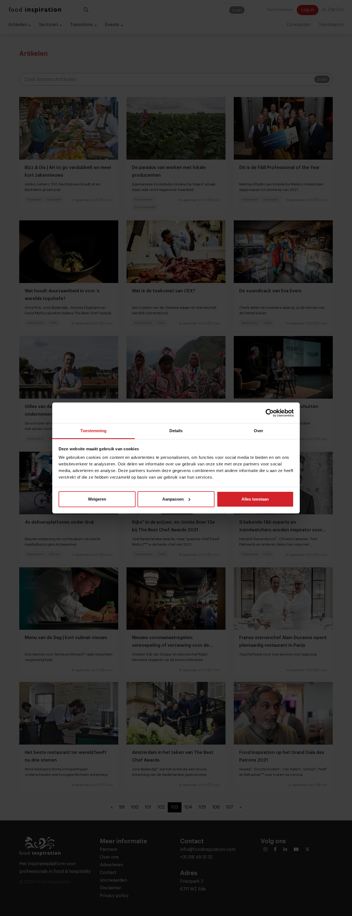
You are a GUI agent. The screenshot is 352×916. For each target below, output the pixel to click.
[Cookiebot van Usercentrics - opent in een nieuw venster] (270, 413)
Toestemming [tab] (93, 430)
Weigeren (97, 499)
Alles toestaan (255, 499)
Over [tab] (258, 430)
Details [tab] (176, 430)
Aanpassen (173, 499)
